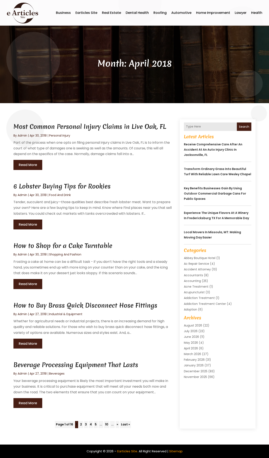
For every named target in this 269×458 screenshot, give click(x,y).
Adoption (190, 309)
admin (22, 135)
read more (28, 164)
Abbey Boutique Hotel (199, 258)
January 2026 (194, 365)
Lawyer (241, 12)
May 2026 (191, 343)
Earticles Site (86, 12)
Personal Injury (59, 135)
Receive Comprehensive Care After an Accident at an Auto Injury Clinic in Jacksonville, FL (213, 149)
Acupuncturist (194, 292)
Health (256, 12)
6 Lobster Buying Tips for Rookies (62, 186)
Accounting (192, 281)
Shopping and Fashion (65, 254)
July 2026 (191, 331)
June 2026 (191, 337)
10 (106, 424)
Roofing (160, 12)
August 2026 (193, 325)
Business (63, 12)
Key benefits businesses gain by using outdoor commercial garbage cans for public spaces (215, 193)
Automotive (181, 12)
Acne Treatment (196, 286)
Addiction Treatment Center (205, 304)
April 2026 (191, 348)
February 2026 (194, 360)
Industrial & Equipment (65, 314)
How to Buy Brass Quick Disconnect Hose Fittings (85, 305)
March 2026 (192, 354)
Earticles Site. (127, 451)
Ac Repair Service (196, 264)
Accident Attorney (197, 269)
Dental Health (137, 12)
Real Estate (111, 12)
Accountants (193, 275)
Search (244, 127)
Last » (125, 424)
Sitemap (176, 451)
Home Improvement (213, 12)
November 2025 (195, 377)
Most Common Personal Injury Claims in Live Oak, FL (89, 126)
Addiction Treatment (199, 298)
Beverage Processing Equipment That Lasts (75, 365)
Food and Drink (60, 195)
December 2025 (195, 371)
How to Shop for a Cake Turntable (62, 245)
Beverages (57, 373)
